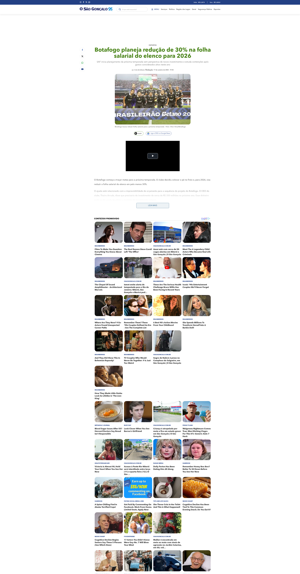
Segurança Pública (205, 9)
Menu (156, 9)
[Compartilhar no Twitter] (82, 56)
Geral (194, 9)
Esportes (217, 9)
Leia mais (152, 205)
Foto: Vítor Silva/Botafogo (176, 127)
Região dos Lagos (183, 9)
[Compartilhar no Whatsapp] (82, 62)
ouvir (140, 133)
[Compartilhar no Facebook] (82, 49)
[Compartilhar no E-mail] (82, 69)
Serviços (164, 9)
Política (172, 9)
